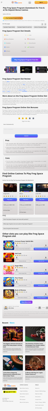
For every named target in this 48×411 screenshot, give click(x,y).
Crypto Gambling (23, 391)
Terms (36, 402)
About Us (37, 388)
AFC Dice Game (38, 408)
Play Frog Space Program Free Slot (26, 60)
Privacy (40, 402)
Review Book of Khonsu (22, 297)
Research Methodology (40, 391)
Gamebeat (24, 91)
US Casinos (22, 396)
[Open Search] (29, 2)
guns (24, 84)
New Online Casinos (24, 394)
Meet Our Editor (38, 394)
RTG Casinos (22, 399)
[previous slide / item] (5, 69)
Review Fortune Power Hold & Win (23, 248)
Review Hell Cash (22, 261)
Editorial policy (37, 20)
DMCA (44, 402)
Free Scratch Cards (39, 405)
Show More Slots (26, 302)
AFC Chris (8, 14)
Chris (36, 307)
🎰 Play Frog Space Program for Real (13, 18)
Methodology (42, 20)
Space (8, 81)
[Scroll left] (42, 24)
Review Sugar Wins (22, 273)
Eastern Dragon (22, 90)
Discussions (38, 396)
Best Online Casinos (24, 388)
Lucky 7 (8, 91)
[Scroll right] (45, 24)
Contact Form (38, 399)
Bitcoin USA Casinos (24, 402)
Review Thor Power (22, 285)
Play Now (10, 199)
